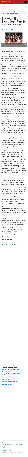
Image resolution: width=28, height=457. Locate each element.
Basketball (21, 12)
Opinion (7, 445)
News (17, 444)
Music (3, 445)
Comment (5, 29)
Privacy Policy (10, 448)
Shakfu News (23, 454)
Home (11, 12)
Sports (15, 12)
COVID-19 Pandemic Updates (8, 444)
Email (11, 29)
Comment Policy (17, 448)
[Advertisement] (14, 306)
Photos (12, 445)
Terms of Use (4, 450)
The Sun (4, 448)
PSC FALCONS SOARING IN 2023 (9, 381)
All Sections (17, 445)
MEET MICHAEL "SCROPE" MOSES (10, 370)
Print (16, 29)
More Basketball (6, 387)
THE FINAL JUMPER (6, 384)
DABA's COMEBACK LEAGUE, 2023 (10, 378)
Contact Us (11, 450)
